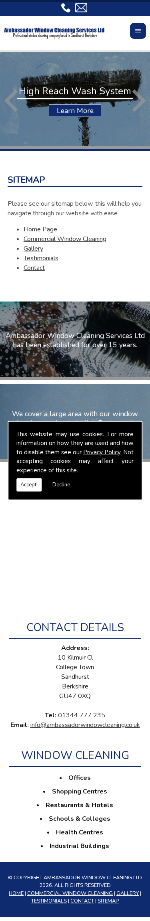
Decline (61, 484)
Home (16, 893)
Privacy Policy (101, 452)
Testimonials (41, 258)
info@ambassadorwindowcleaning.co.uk (85, 725)
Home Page (40, 229)
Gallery (33, 248)
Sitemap (108, 901)
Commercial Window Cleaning (65, 239)
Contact (34, 267)
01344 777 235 (81, 715)
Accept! (29, 484)
